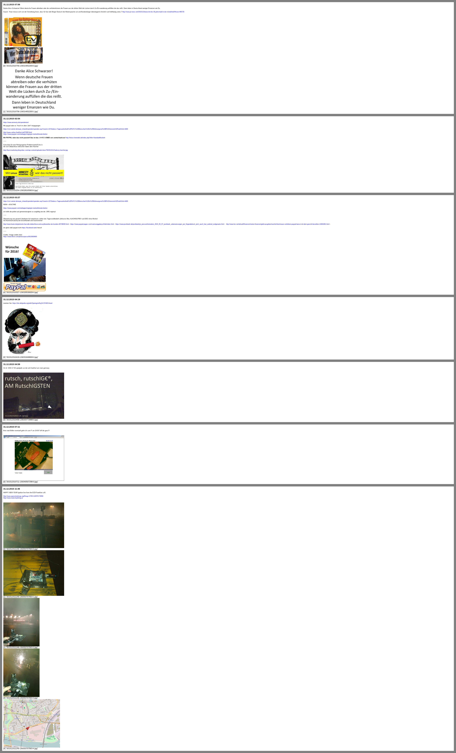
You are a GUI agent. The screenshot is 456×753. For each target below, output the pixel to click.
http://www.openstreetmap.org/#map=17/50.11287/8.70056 (23, 496)
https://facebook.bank (29, 228)
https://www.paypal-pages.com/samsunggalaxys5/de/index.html (92, 224)
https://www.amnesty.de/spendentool (15, 122)
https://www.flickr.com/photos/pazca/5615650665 (20, 236)
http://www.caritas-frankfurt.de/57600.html (17, 132)
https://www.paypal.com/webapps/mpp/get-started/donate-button (25, 134)
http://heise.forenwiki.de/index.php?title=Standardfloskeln (85, 138)
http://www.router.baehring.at (13, 498)
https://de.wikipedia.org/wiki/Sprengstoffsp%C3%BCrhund (32, 303)
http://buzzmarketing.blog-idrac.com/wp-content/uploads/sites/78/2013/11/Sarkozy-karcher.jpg (35, 150)
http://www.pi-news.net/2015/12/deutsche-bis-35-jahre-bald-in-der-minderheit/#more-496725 (153, 12)
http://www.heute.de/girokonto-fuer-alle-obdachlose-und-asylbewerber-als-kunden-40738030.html (36, 224)
